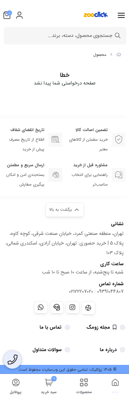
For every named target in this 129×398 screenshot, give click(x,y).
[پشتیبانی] (57, 307)
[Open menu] (121, 15)
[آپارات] (88, 308)
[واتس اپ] (41, 307)
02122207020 (81, 291)
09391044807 (110, 291)
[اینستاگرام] (72, 307)
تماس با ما (51, 327)
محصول (99, 54)
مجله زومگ (98, 327)
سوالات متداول (47, 349)
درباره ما (108, 349)
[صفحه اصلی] (118, 54)
